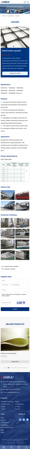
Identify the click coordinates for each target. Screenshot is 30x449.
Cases (2, 432)
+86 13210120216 (15, 389)
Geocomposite (19, 404)
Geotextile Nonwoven (7, 401)
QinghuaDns (22, 443)
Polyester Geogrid (10, 269)
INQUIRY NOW (15, 73)
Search (25, 6)
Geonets (17, 406)
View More (13, 356)
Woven (17, 401)
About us (3, 420)
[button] (13, 46)
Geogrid (17, 15)
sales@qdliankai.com (13, 392)
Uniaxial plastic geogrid (11, 266)
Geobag (17, 409)
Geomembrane (5, 404)
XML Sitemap (8, 443)
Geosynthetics (10, 15)
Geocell (3, 409)
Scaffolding (4, 425)
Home (4, 15)
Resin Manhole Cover (7, 427)
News (2, 430)
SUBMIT (15, 309)
